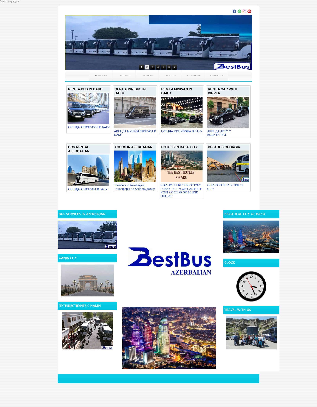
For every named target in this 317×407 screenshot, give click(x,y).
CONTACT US (216, 75)
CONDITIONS (193, 75)
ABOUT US (170, 75)
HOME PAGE (101, 75)
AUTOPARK (124, 75)
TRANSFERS (147, 75)
